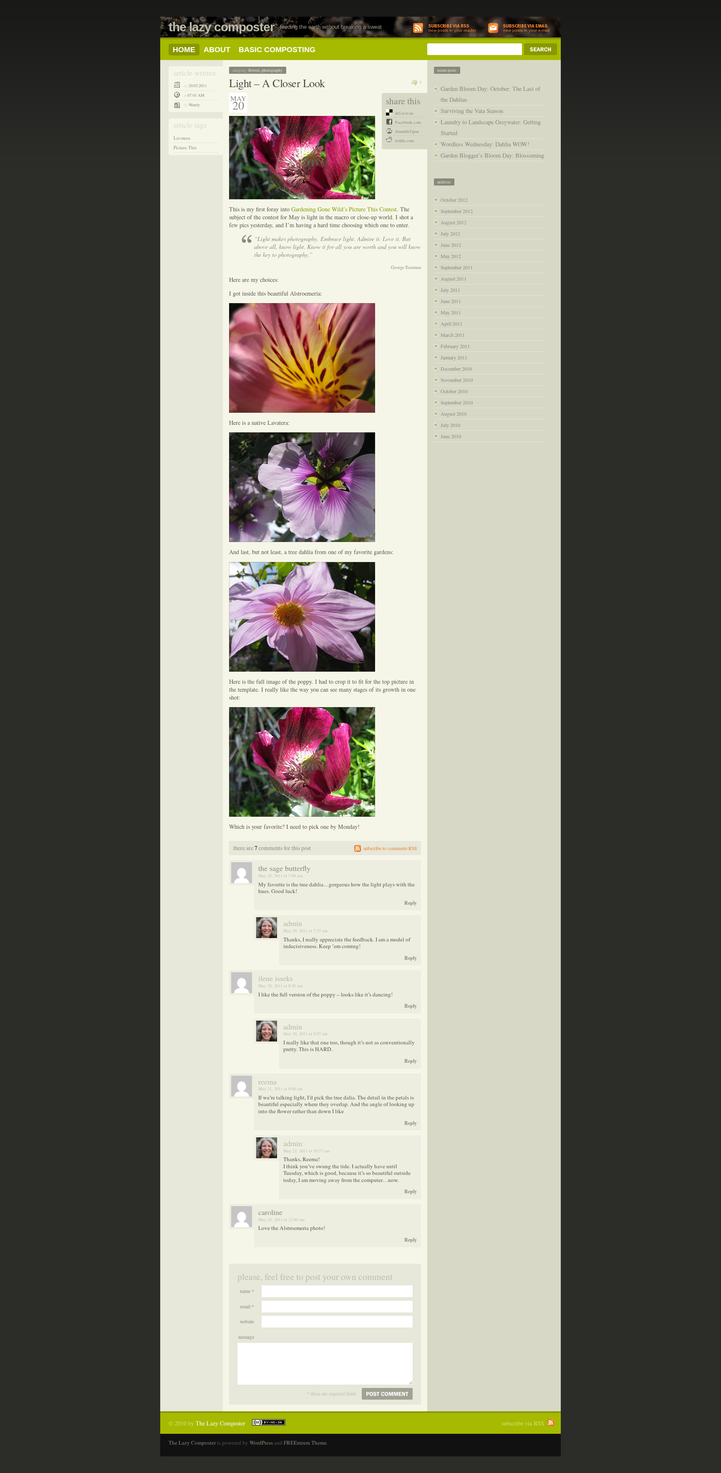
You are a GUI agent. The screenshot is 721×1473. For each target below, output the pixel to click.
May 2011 (451, 312)
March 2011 (453, 334)
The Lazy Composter (222, 27)
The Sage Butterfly (284, 868)
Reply (410, 902)
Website (247, 1321)
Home (184, 49)
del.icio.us (404, 113)
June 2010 (451, 436)
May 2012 (451, 256)
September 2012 (457, 211)
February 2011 (455, 346)
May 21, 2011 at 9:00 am (280, 1089)
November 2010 (457, 379)
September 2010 (457, 402)
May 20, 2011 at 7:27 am (305, 930)
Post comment (387, 1394)
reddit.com (404, 140)
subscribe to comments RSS (390, 848)
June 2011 (451, 301)
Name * (247, 1291)
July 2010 (450, 425)
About (217, 49)
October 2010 (454, 391)
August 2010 (453, 413)
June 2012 (451, 244)
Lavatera (182, 138)
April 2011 (451, 323)
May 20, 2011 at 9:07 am (305, 1033)
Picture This (185, 147)
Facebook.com (408, 122)
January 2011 (454, 357)
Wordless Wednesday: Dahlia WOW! (485, 144)
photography (272, 70)
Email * (247, 1306)
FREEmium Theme (305, 1442)
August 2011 (453, 278)
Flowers (254, 70)
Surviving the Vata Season (472, 111)
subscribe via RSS (523, 1423)
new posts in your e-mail (526, 30)
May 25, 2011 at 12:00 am (281, 1219)
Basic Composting (277, 49)
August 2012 (453, 222)
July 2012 (450, 233)
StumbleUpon (407, 131)
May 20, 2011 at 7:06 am (280, 875)
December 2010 (456, 368)
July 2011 (450, 289)
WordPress (261, 1442)
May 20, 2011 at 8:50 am (280, 986)
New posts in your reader (452, 30)
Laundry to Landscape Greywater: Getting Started (491, 127)
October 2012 (454, 199)
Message (246, 1337)
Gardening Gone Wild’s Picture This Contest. (344, 209)
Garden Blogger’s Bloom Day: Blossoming (492, 155)
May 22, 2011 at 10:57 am (306, 1151)
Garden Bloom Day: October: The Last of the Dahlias (490, 94)
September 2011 (457, 267)
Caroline (270, 1212)
